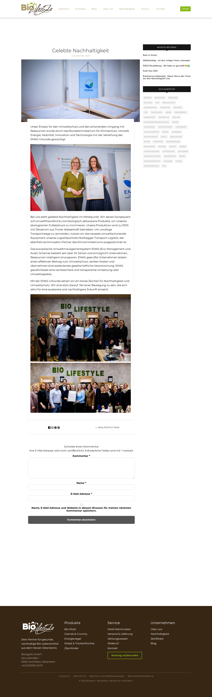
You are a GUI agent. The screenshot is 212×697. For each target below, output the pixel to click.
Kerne (165, 132)
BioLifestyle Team (107, 427)
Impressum (64, 676)
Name (81, 483)
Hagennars (181, 127)
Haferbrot (149, 127)
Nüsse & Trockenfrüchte (79, 643)
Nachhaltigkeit (127, 8)
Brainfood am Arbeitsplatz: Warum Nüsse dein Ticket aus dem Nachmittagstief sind (167, 77)
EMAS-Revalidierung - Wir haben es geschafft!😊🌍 (166, 66)
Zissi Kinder (71, 648)
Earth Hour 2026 (150, 71)
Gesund (176, 117)
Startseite (64, 8)
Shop (185, 8)
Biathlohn (160, 97)
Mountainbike (151, 137)
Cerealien (165, 107)
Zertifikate (157, 638)
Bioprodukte (150, 107)
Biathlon (173, 97)
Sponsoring (170, 156)
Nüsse (147, 141)
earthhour (156, 112)
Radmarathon (173, 141)
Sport (182, 156)
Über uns (108, 8)
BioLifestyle (169, 102)
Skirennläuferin (152, 156)
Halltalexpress (151, 132)
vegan (179, 161)
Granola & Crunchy (75, 633)
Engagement (181, 112)
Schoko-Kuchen (151, 151)
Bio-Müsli (70, 629)
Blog (94, 8)
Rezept (173, 146)
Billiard (148, 102)
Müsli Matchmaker (119, 629)
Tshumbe (168, 161)
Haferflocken (165, 127)
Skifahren (183, 151)
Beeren (147, 97)
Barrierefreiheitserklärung (140, 676)
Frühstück (164, 117)
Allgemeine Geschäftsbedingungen (107, 676)
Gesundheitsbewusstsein (156, 122)
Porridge (158, 141)
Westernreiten (151, 166)
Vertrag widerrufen (124, 655)
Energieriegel (72, 638)
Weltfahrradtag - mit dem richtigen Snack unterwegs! (166, 60)
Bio (157, 102)
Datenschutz (79, 676)
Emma (168, 112)
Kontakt (160, 8)
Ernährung (149, 117)
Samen (183, 146)
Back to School (150, 55)
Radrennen (149, 146)
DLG (146, 112)
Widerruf (113, 643)
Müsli (164, 137)
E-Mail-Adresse (81, 493)
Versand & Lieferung (120, 633)
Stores (144, 8)
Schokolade (168, 151)
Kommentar (81, 455)
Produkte (80, 8)
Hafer (175, 122)
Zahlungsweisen (118, 638)
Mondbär (176, 132)
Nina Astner (176, 137)
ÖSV (164, 166)
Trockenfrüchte (152, 161)
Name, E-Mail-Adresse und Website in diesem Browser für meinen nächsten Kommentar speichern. (81, 509)
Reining (162, 146)
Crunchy (178, 107)
